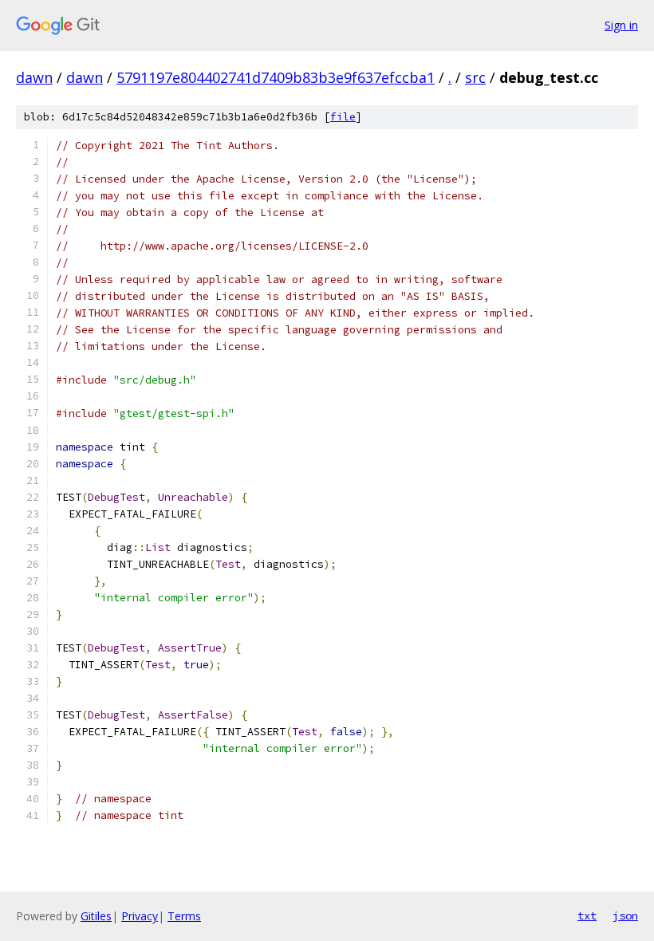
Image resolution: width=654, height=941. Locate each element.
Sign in (621, 25)
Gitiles (96, 915)
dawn (34, 77)
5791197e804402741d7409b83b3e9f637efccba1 (275, 77)
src (475, 77)
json (625, 915)
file (343, 117)
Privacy (139, 915)
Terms (184, 915)
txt (587, 915)
